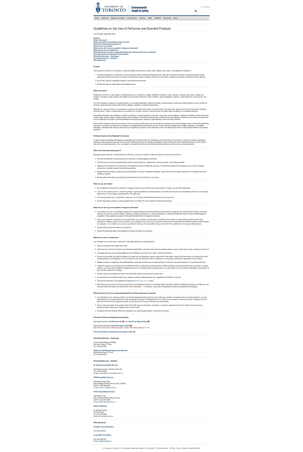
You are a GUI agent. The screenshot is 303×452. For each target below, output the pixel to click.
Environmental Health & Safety (139, 9)
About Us (105, 18)
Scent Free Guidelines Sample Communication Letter (113, 332)
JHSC (150, 18)
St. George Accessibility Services (106, 365)
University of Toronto (111, 7)
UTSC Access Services (104, 391)
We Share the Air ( (116, 321)
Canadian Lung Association (104, 426)
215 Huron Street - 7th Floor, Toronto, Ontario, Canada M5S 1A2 (178, 448)
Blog (175, 18)
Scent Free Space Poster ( (138, 321)
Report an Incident (118, 18)
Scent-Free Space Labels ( (120, 325)
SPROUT (157, 18)
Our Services (132, 18)
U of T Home (205, 7)
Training (142, 18)
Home (97, 18)
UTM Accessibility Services (103, 377)
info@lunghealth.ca (104, 441)
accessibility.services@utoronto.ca (111, 373)
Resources (167, 18)
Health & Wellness (100, 406)
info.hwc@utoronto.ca (105, 416)
